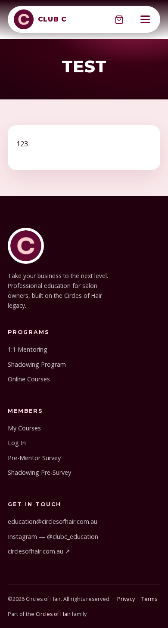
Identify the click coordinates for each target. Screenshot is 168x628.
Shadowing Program (37, 364)
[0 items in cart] (118, 19)
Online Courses (29, 379)
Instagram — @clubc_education (53, 536)
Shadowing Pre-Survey (39, 472)
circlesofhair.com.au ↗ (39, 551)
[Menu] (145, 19)
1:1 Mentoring (27, 349)
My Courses (24, 428)
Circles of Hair (53, 614)
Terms (149, 599)
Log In (17, 443)
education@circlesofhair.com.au (52, 521)
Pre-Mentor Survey (34, 458)
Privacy (126, 599)
